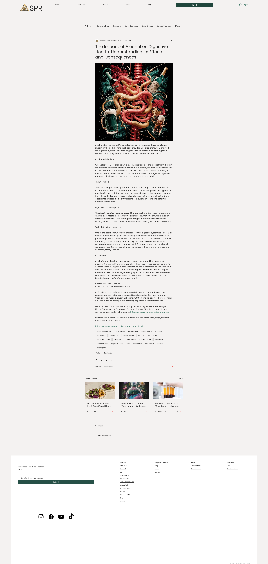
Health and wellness (104, 331)
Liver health (149, 343)
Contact (123, 469)
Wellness (158, 331)
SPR (36, 8)
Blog (156, 466)
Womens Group (125, 488)
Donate (122, 501)
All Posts (89, 26)
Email (20, 470)
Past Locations (232, 469)
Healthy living (120, 331)
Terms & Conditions (127, 482)
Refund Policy (124, 479)
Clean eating (131, 339)
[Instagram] (41, 516)
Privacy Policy (124, 485)
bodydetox (159, 339)
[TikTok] (71, 516)
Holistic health (146, 331)
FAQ (121, 472)
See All (181, 378)
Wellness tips (114, 335)
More (177, 26)
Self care (141, 335)
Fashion (117, 26)
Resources (123, 466)
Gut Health (108, 353)
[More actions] (171, 40)
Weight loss (118, 339)
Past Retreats (196, 469)
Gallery (157, 472)
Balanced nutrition (103, 339)
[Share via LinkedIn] (107, 360)
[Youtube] (61, 516)
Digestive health (117, 343)
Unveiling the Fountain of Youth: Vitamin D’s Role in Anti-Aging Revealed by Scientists (133, 404)
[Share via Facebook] (96, 360)
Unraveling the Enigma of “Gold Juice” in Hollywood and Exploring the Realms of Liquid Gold (167, 404)
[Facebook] (51, 516)
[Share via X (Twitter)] (101, 360)
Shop (121, 498)
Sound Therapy (164, 26)
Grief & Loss (147, 26)
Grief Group (124, 491)
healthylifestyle (128, 335)
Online (229, 466)
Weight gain (101, 348)
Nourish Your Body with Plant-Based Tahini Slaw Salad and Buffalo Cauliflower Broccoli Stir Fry (100, 404)
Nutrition (160, 343)
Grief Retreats (131, 26)
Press (157, 469)
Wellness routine (145, 339)
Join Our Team (125, 495)
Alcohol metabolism (134, 343)
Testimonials (124, 475)
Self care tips (152, 335)
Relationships (103, 26)
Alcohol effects (102, 343)
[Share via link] (112, 360)
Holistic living (133, 331)
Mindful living (101, 335)
